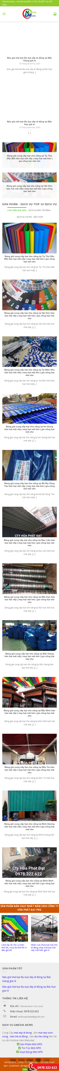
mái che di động (19, 1036)
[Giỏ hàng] (55, 14)
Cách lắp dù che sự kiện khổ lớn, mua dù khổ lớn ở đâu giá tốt (14, 948)
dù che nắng (41, 1036)
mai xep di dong (23, 1032)
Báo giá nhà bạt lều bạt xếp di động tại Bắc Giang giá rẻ (26, 979)
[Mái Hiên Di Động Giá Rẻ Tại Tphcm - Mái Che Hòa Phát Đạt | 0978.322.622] (30, 14)
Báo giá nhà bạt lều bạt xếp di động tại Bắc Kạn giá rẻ (29, 988)
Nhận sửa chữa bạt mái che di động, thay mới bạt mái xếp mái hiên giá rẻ (44, 948)
